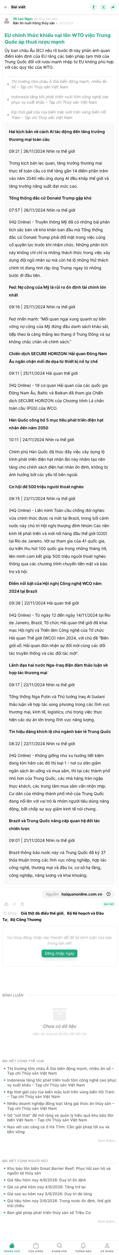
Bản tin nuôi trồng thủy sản (34, 23)
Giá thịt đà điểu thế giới (42, 913)
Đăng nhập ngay (59, 953)
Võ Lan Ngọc (23, 19)
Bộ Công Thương (25, 919)
